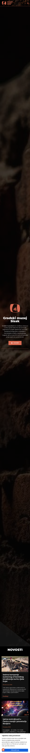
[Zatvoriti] (28, 735)
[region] (15, 743)
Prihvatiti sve (15, 750)
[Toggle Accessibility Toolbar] (3, 749)
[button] (28, 3)
